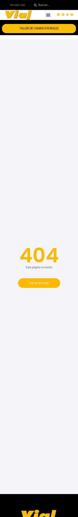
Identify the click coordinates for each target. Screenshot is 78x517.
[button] (48, 15)
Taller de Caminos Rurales (39, 28)
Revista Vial (17, 5)
